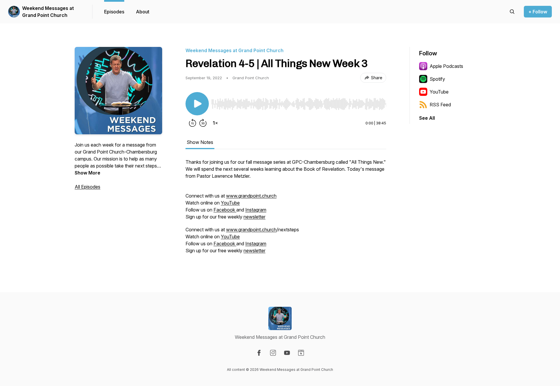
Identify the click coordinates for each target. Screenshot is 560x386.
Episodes (114, 12)
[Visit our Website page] (301, 353)
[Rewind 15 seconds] (192, 123)
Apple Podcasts (446, 66)
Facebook (225, 210)
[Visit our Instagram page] (273, 353)
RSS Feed (440, 104)
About (142, 12)
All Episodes (87, 187)
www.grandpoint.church (251, 196)
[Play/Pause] (197, 103)
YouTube (230, 203)
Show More (87, 173)
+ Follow (537, 12)
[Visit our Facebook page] (259, 353)
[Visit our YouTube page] (287, 353)
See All (427, 118)
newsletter (254, 217)
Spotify (437, 79)
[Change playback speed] (215, 123)
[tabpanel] (286, 209)
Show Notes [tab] (200, 142)
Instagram (255, 210)
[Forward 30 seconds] (203, 123)
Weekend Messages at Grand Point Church (48, 11)
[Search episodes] (512, 11)
